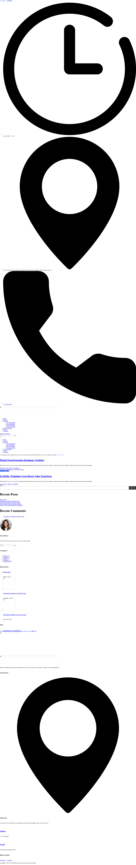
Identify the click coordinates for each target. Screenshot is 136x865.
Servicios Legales (7, 428)
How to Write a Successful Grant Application (11, 505)
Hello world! (3, 499)
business (5, 556)
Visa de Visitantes (10, 425)
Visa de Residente (10, 422)
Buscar (1, 485)
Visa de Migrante (10, 424)
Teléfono (3, 831)
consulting (2, 471)
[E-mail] (0, 839)
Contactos (5, 431)
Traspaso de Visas (10, 427)
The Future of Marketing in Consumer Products (12, 469)
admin (10, 468)
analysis (1, 631)
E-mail (2, 844)
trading (35, 631)
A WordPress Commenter (9, 516)
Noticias (5, 429)
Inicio (4, 418)
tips (32, 631)
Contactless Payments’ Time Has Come (10, 501)
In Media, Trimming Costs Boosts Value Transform (26, 476)
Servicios (5, 421)
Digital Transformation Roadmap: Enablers (22, 460)
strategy (29, 631)
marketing (5, 560)
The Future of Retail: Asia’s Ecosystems (10, 502)
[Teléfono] (0, 825)
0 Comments (16, 468)
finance (7, 471)
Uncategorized (6, 561)
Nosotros (5, 419)
